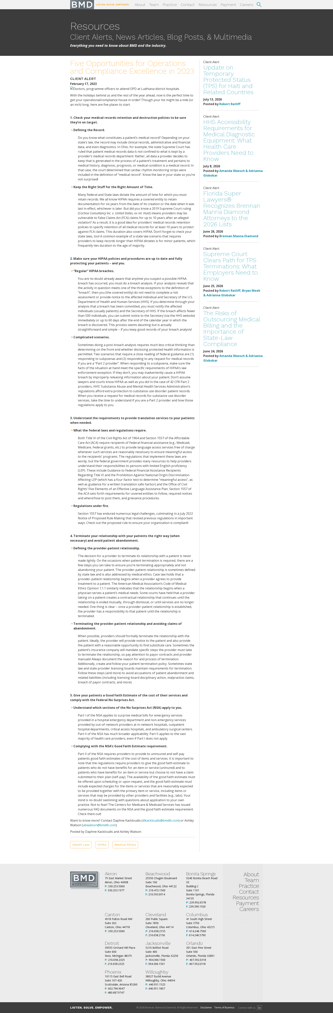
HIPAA (102, 844)
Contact (188, 4)
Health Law (80, 844)
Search (259, 4)
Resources (207, 4)
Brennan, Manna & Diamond (82, 4)
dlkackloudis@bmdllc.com (160, 820)
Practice (170, 4)
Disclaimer (206, 1007)
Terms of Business (224, 1007)
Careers (246, 4)
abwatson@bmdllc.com (99, 825)
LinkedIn (259, 1007)
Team (154, 4)
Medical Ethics (125, 844)
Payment (228, 4)
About (140, 4)
